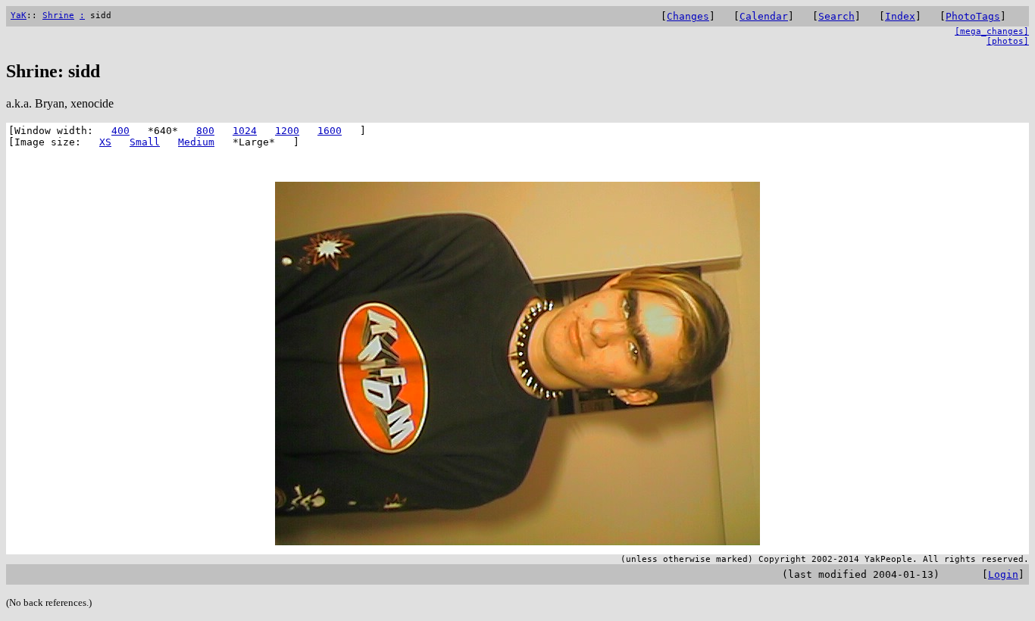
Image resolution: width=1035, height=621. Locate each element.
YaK (19, 15)
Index (900, 16)
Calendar (764, 16)
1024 (245, 130)
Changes (688, 16)
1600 (329, 130)
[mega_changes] (992, 31)
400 (120, 130)
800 (205, 130)
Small (145, 142)
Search (836, 16)
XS (105, 142)
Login (1003, 574)
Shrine (58, 15)
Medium (196, 142)
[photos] (1008, 41)
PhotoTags (973, 16)
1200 (287, 130)
